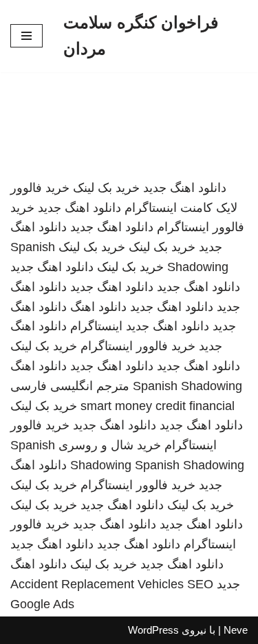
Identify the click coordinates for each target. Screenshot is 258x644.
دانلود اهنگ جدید (184, 188)
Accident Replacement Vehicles (97, 584)
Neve (236, 630)
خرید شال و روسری (109, 445)
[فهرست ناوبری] (26, 35)
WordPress (153, 630)
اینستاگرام (96, 326)
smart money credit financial (157, 406)
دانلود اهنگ (98, 307)
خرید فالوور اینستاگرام (137, 346)
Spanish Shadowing (187, 386)
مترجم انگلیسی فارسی (69, 386)
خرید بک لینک (106, 188)
